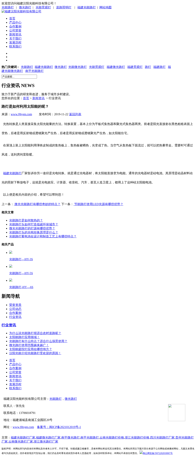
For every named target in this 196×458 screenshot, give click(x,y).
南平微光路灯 (70, 437)
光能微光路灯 (77, 67)
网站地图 (105, 7)
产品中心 (15, 22)
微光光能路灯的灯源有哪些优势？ (32, 228)
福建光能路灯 (86, 7)
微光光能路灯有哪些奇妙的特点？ (37, 204)
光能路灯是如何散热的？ (26, 220)
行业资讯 (15, 317)
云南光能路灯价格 (112, 437)
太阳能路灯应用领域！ (24, 337)
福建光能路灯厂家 (23, 437)
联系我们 (15, 46)
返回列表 (75, 114)
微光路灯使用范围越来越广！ (29, 345)
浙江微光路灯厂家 (46, 441)
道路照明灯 (63, 7)
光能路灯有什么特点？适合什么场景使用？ (38, 341)
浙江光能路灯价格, (137, 437)
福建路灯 (159, 67)
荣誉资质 (15, 304)
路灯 (148, 67)
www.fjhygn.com (21, 114)
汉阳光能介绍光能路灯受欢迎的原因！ (35, 353)
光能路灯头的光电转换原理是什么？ (33, 232)
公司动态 (15, 308)
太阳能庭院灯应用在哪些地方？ (30, 349)
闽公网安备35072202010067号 (158, 453)
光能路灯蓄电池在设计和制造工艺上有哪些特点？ (43, 236)
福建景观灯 (135, 67)
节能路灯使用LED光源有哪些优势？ (98, 204)
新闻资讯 (15, 34)
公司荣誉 (15, 30)
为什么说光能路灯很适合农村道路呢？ (35, 333)
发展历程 (15, 42)
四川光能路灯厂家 (162, 437)
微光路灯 (25, 7)
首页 (12, 18)
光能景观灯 (43, 7)
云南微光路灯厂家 (20, 441)
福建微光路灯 (116, 67)
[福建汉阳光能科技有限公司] (21, 11)
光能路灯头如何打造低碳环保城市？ (33, 224)
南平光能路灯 (34, 71)
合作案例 (15, 26)
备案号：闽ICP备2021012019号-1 (59, 427)
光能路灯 (8, 7)
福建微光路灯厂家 (48, 437)
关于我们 (15, 38)
